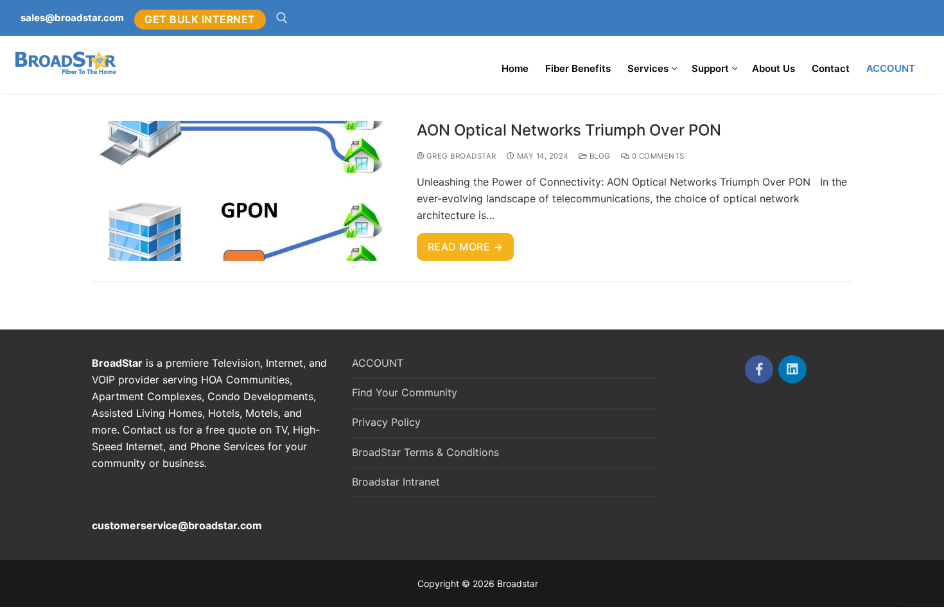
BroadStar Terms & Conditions (425, 452)
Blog (599, 156)
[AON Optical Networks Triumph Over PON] (244, 191)
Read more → (465, 246)
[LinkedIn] (792, 369)
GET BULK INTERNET (200, 19)
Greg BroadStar (460, 156)
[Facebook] (759, 369)
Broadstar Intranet (396, 481)
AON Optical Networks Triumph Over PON (569, 130)
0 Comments (657, 156)
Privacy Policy (386, 422)
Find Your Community (404, 392)
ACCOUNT (377, 362)
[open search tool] (282, 18)
